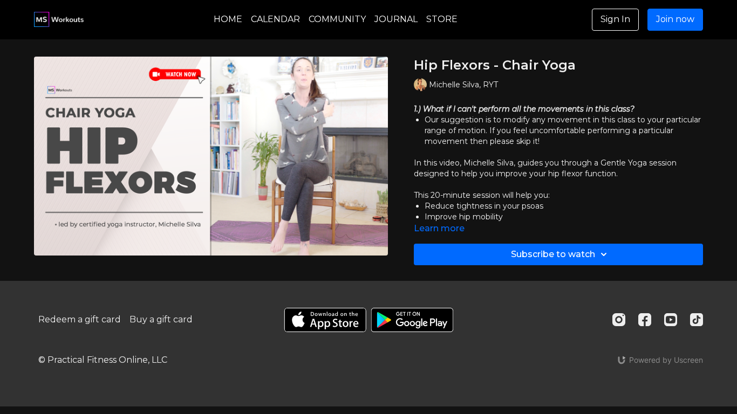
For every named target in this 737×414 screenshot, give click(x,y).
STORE (442, 19)
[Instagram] (618, 319)
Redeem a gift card (79, 319)
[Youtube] (670, 319)
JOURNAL (396, 19)
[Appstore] (325, 320)
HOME (228, 19)
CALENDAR (275, 19)
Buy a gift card (161, 319)
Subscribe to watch (553, 254)
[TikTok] (696, 319)
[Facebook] (644, 319)
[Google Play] (412, 320)
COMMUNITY (337, 19)
